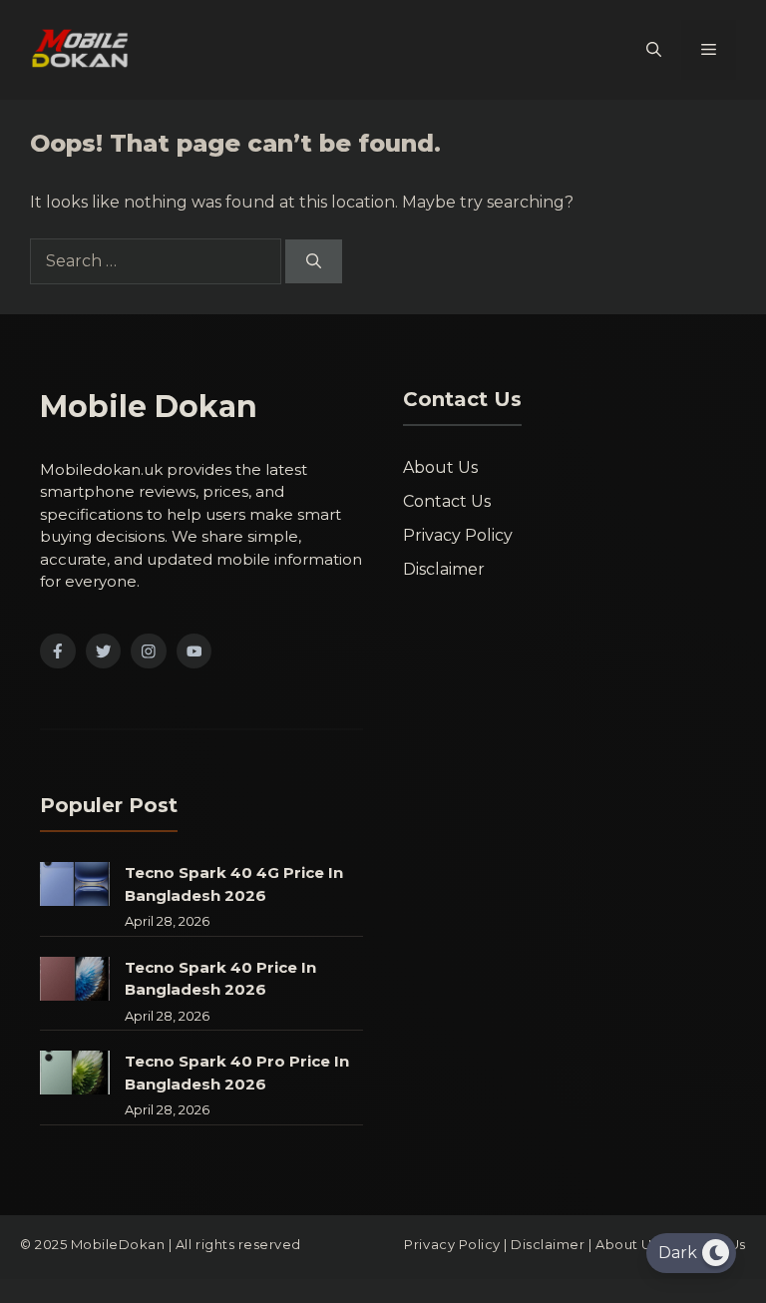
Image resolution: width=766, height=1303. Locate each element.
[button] (653, 50)
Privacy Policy (458, 535)
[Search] (313, 261)
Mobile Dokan (148, 406)
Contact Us (447, 501)
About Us (440, 467)
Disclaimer (444, 569)
